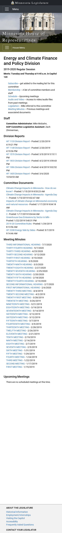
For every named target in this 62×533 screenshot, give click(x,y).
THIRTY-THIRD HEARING (18, 251)
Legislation (13, 106)
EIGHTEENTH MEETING (18, 307)
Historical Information (17, 512)
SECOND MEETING (15, 363)
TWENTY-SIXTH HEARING (19, 274)
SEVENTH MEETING (16, 347)
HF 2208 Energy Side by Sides (21, 230)
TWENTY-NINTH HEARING (19, 264)
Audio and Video (16, 99)
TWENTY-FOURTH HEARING (20, 281)
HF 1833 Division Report (18, 160)
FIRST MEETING (14, 367)
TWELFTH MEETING (16, 330)
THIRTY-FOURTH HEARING (19, 248)
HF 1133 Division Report (18, 141)
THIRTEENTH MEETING (17, 327)
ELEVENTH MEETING (16, 334)
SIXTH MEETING (14, 350)
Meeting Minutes (16, 109)
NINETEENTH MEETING (18, 304)
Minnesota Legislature (32, 3)
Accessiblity (12, 521)
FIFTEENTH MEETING (17, 320)
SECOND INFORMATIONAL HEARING (24, 284)
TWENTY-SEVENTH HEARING (20, 271)
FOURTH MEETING (15, 357)
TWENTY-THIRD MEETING (19, 291)
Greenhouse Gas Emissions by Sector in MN (27, 217)
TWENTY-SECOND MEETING (20, 294)
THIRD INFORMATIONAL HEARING (23, 244)
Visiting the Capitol (15, 518)
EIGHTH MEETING (15, 344)
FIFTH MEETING (14, 353)
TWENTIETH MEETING (17, 301)
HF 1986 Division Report (18, 167)
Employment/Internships (18, 515)
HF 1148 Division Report (18, 148)
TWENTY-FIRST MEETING (18, 297)
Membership (14, 90)
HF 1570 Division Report (18, 154)
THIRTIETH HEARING (16, 261)
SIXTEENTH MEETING (17, 314)
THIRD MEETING (14, 360)
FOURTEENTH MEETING (18, 324)
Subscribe (13, 83)
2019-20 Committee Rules (19, 223)
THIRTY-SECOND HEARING (19, 254)
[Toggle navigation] (6, 9)
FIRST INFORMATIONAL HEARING (23, 287)
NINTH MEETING (14, 340)
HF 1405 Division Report (18, 173)
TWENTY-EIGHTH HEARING (19, 267)
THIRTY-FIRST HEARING (18, 258)
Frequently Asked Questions (20, 524)
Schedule (12, 96)
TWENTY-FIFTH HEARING (18, 277)
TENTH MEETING (14, 337)
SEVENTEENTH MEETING (18, 310)
